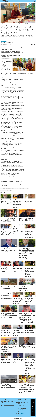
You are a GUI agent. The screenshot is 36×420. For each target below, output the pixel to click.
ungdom (10, 190)
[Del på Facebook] (31, 44)
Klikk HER (21, 413)
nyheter (26, 188)
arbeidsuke (8, 188)
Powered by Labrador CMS (18, 418)
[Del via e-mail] (34, 44)
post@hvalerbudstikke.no (9, 405)
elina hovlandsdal (14, 188)
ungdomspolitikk (4, 190)
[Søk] (32, 1)
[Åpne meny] (34, 1)
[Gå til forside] (16, 1)
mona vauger (21, 188)
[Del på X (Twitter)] (33, 44)
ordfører (3, 188)
